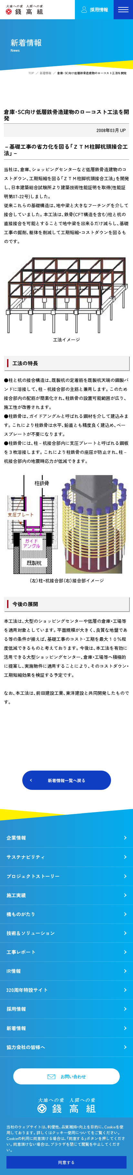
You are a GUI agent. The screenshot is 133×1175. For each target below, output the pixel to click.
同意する (66, 1162)
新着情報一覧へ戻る (67, 780)
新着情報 (45, 73)
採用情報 (99, 9)
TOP (31, 73)
